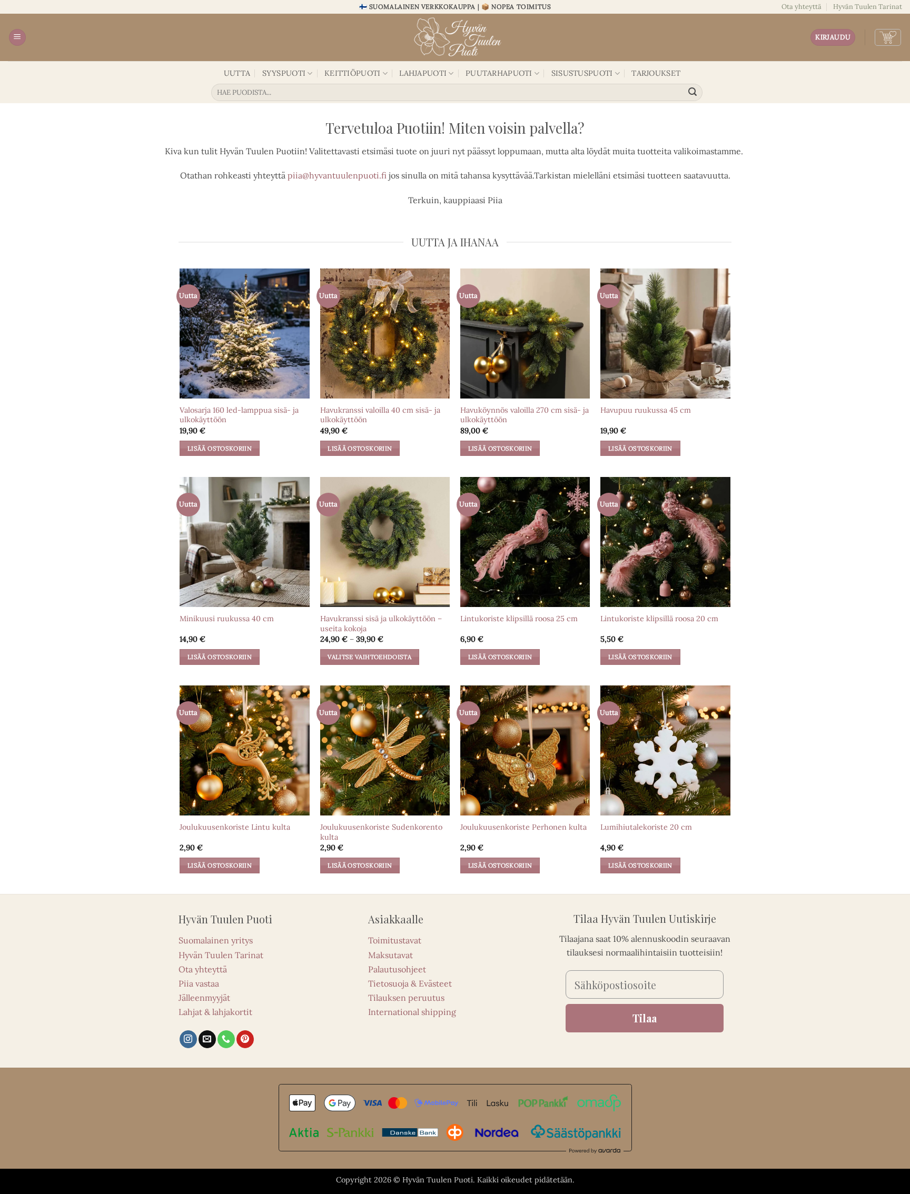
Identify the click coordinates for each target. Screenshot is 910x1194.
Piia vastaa (199, 983)
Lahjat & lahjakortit (215, 1012)
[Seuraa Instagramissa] (188, 1039)
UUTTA (237, 73)
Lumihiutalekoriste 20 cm (646, 827)
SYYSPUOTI (284, 73)
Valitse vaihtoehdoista (369, 657)
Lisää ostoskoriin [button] (219, 448)
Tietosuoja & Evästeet (410, 983)
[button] (17, 37)
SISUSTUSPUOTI (582, 73)
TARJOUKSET (655, 73)
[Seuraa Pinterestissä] (245, 1039)
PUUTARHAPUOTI (499, 73)
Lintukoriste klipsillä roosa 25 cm (519, 618)
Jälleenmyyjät (204, 997)
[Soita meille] (226, 1039)
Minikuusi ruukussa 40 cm (227, 618)
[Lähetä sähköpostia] (207, 1039)
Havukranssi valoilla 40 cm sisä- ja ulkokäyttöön (380, 415)
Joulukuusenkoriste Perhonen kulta (523, 827)
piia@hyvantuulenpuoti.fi (337, 175)
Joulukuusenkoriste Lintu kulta (235, 827)
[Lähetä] (693, 93)
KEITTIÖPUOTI (352, 73)
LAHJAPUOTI (423, 73)
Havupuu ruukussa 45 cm (645, 410)
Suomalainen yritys (216, 940)
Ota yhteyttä (802, 6)
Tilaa (644, 1018)
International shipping (412, 1012)
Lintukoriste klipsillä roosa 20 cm (659, 618)
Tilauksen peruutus (406, 997)
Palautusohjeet (397, 969)
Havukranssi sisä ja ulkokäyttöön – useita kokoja (381, 623)
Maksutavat (390, 955)
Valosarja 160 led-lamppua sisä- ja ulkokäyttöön (239, 415)
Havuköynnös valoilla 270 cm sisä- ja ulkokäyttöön (524, 415)
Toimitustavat (394, 940)
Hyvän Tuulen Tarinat (867, 6)
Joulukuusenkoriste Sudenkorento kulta (381, 832)
